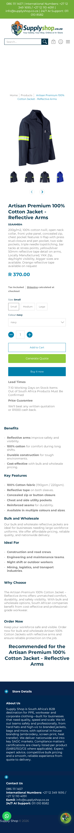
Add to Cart (37, 347)
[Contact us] (6, 816)
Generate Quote (37, 358)
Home (14, 95)
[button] (53, 42)
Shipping (32, 287)
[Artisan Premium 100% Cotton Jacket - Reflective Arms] (14, 177)
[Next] (42, 192)
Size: (14, 299)
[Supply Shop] (37, 28)
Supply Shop (9, 821)
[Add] (29, 335)
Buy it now (37, 371)
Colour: (15, 315)
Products (26, 95)
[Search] (45, 42)
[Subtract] (11, 335)
